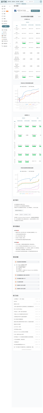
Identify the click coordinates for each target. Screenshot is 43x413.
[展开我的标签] (10, 46)
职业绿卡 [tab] (16, 214)
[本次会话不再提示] (41, 4)
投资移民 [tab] (25, 214)
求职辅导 (4, 35)
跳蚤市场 (4, 37)
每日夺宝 (4, 32)
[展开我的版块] (10, 43)
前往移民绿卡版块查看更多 (26, 349)
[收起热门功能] (10, 30)
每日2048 (4, 33)
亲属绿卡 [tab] (21, 214)
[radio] (20, 86)
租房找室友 (4, 39)
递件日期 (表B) (31, 86)
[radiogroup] (27, 86)
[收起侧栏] (10, 6)
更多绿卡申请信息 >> (19, 210)
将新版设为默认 (23, 3)
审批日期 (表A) (24, 86)
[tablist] (22, 215)
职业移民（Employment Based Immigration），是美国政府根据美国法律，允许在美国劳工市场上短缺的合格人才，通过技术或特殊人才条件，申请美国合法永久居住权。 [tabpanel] (26, 219)
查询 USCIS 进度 (35, 10)
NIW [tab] (29, 214)
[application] (27, 99)
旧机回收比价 (5, 41)
